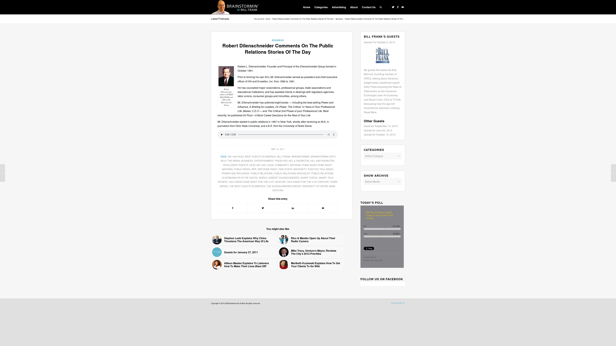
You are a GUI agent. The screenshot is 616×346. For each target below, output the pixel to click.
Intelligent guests (235, 165)
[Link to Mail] (402, 7)
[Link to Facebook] (397, 7)
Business (278, 40)
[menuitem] (306, 7)
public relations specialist (292, 173)
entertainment (264, 160)
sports (222, 181)
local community (278, 165)
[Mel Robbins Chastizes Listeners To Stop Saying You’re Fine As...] (2, 173)
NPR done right (267, 169)
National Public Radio (236, 169)
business (247, 160)
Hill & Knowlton (299, 160)
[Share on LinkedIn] (293, 208)
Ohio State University (292, 169)
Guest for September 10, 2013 (381, 126)
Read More (370, 112)
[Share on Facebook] (233, 208)
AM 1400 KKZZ (236, 156)
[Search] (381, 7)
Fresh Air (281, 160)
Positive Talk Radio (320, 169)
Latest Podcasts (220, 19)
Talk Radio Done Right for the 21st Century (257, 181)
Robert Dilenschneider (284, 177)
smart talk (326, 177)
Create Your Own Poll (373, 260)
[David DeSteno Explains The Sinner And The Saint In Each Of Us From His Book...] (613, 173)
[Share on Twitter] (263, 208)
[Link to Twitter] (393, 7)
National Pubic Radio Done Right (311, 165)
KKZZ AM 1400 (258, 165)
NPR (254, 169)
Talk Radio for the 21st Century (308, 181)
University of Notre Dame (318, 186)
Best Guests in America (260, 156)
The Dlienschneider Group (283, 186)
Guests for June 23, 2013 (378, 130)
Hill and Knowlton (322, 160)
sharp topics (308, 177)
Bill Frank (283, 156)
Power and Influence (235, 173)
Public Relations (262, 173)
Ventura (277, 190)
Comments (370, 257)
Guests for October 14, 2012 (380, 134)
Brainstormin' (301, 156)
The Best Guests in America (247, 186)
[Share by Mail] (323, 208)
